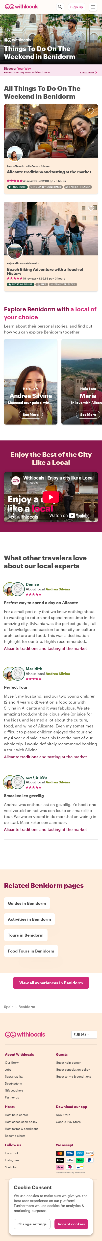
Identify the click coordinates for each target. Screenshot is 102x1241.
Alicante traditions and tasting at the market (49, 171)
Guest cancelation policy (73, 1069)
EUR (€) (80, 1034)
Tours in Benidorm (26, 935)
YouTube (11, 1167)
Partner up (12, 1097)
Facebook (12, 1153)
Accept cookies (71, 1224)
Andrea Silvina (58, 589)
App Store (63, 1114)
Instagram (12, 1160)
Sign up (76, 7)
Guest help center (68, 1062)
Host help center (16, 1114)
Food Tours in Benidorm (31, 951)
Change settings (32, 1224)
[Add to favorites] (91, 111)
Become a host (15, 1135)
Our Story (12, 1062)
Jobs (8, 1069)
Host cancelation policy (21, 1121)
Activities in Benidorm (29, 919)
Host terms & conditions (21, 1128)
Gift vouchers (14, 1090)
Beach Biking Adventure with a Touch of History (45, 271)
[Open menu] (93, 7)
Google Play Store (68, 1121)
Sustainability (14, 1076)
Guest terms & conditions (73, 1076)
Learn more (87, 72)
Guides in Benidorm (27, 903)
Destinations (13, 1083)
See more (31, 414)
